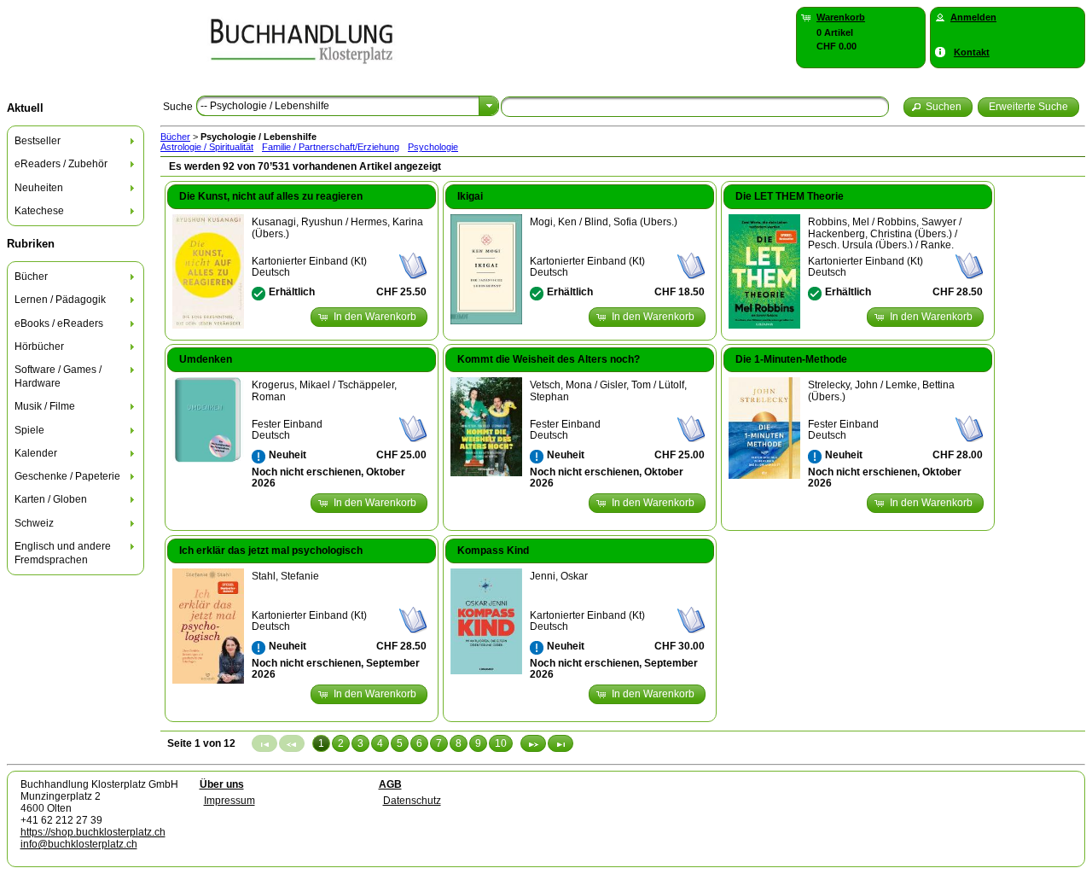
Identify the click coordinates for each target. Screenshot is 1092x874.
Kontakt (972, 52)
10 (501, 743)
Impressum (229, 801)
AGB (390, 784)
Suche (178, 107)
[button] (938, 107)
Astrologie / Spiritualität (206, 147)
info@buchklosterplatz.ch (78, 844)
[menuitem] (76, 141)
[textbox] (694, 106)
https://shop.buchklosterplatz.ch (93, 832)
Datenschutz (412, 801)
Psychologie (433, 147)
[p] (533, 743)
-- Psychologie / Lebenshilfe (264, 106)
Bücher (175, 136)
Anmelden (973, 17)
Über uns (222, 784)
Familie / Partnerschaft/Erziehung (330, 147)
